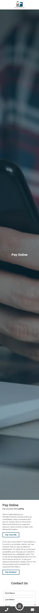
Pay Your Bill (10, 535)
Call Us (6, 609)
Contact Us (32, 609)
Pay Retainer (11, 572)
